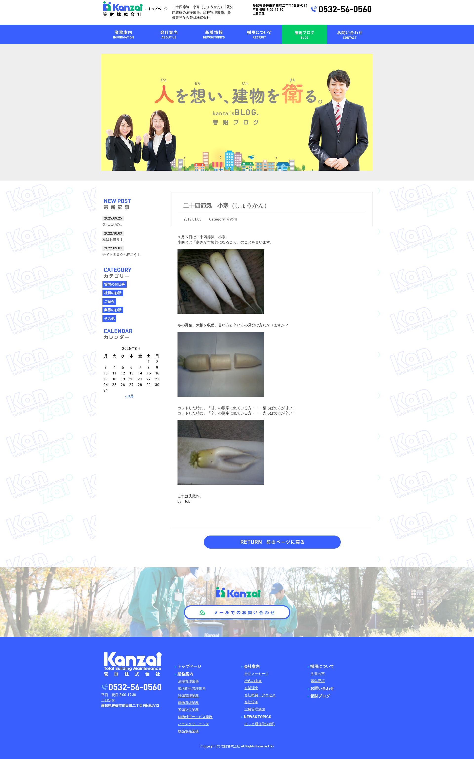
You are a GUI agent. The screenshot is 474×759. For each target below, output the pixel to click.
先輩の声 (318, 674)
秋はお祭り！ (112, 239)
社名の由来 (253, 681)
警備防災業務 (188, 710)
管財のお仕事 (114, 284)
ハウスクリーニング (193, 724)
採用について (322, 666)
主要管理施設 (254, 709)
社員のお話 (112, 293)
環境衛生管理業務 (192, 688)
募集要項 (318, 681)
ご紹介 (109, 301)
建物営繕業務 (188, 703)
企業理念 (251, 688)
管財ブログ (320, 696)
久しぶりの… (112, 224)
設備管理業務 (188, 696)
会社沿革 (251, 702)
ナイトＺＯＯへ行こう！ (121, 255)
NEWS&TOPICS (257, 717)
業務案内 (185, 674)
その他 (232, 219)
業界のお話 (112, 310)
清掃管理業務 (188, 681)
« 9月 (129, 396)
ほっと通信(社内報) (259, 724)
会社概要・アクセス (260, 695)
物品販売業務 (188, 731)
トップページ (189, 666)
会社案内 (252, 666)
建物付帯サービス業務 (195, 717)
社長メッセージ (256, 674)
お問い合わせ (322, 688)
